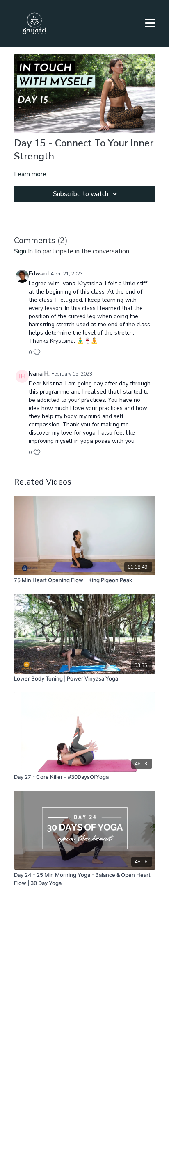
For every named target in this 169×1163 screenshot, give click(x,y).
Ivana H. (39, 374)
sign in (23, 251)
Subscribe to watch (80, 193)
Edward (39, 274)
